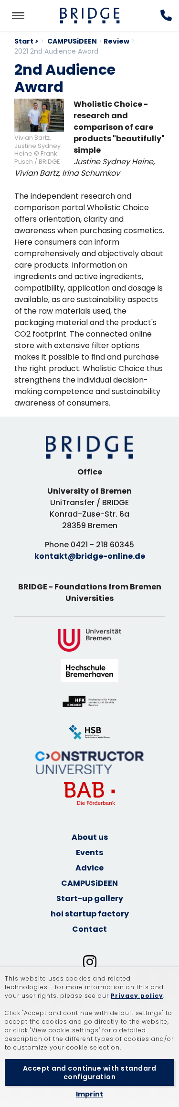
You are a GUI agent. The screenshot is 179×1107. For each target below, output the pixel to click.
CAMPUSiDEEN (72, 41)
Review (116, 41)
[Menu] (18, 15)
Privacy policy (137, 996)
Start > (26, 41)
